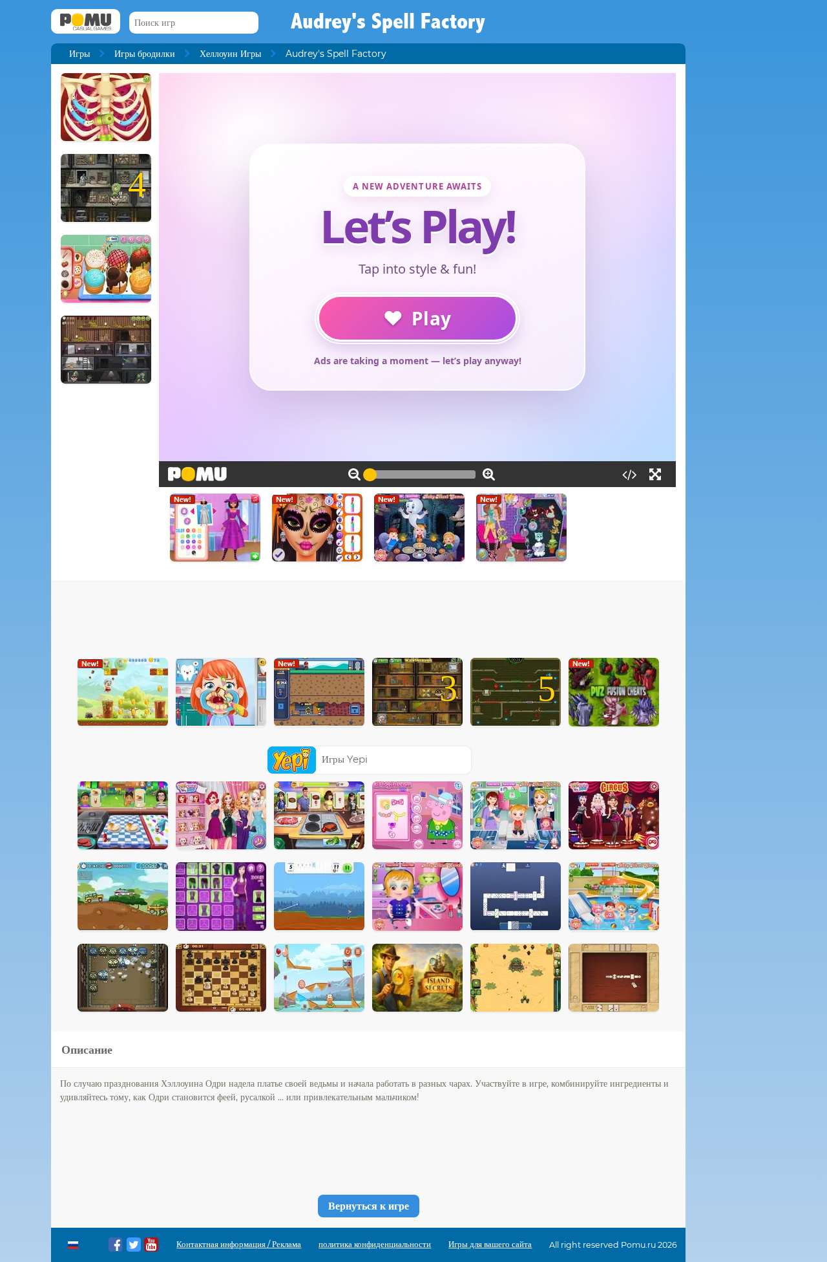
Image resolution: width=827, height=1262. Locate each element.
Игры (79, 54)
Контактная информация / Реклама (238, 1244)
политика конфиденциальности (375, 1244)
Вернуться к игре (368, 1206)
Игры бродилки (144, 54)
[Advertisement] (368, 616)
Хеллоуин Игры (230, 54)
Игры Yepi (345, 759)
